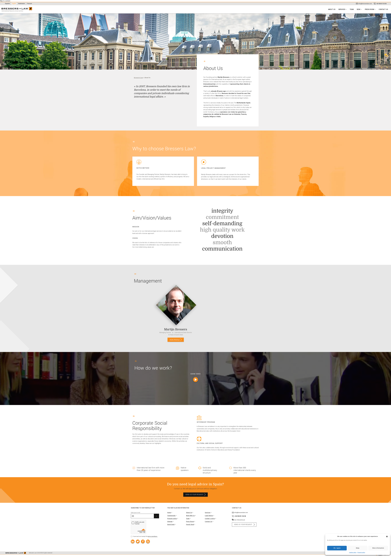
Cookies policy (352, 552)
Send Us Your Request (194, 494)
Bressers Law (138, 77)
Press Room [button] (369, 9)
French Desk (190, 524)
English (14, 3)
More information (378, 548)
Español (7, 3)
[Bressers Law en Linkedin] (133, 541)
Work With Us (190, 516)
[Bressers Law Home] (16, 553)
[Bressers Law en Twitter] (138, 541)
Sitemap (169, 521)
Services (207, 512)
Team (352, 9)
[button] (387, 536)
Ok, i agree (336, 548)
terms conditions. (153, 536)
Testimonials (171, 516)
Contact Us (383, 9)
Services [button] (341, 9)
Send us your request (243, 524)
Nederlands (21, 3)
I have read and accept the (145, 536)
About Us (331, 9)
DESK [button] (358, 9)
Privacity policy (361, 552)
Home (169, 512)
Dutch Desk (171, 524)
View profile (175, 340)
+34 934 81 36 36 (381, 4)
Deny (357, 548)
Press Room (190, 521)
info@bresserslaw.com (365, 4)
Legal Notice (209, 516)
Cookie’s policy (210, 518)
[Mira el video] (195, 379)
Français (29, 3)
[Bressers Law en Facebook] (143, 541)
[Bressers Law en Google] (148, 541)
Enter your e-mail (135, 512)
